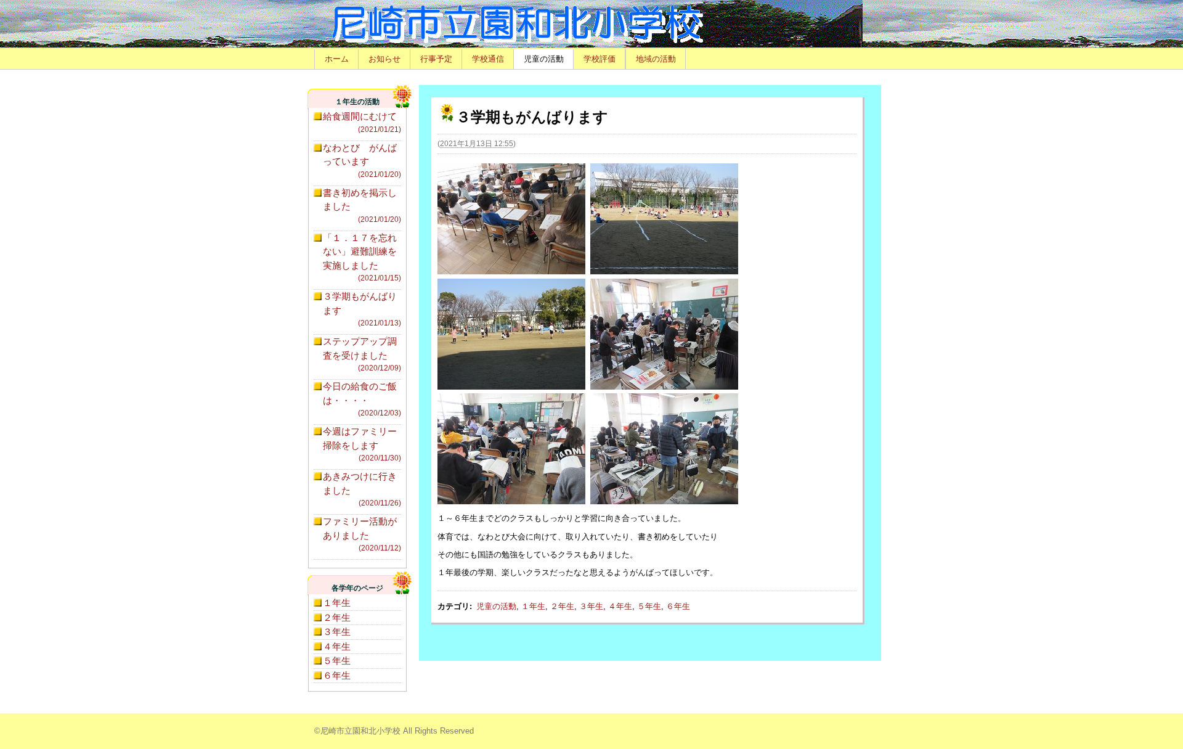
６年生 (678, 606)
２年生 (562, 606)
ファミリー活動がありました (362, 534)
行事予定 (436, 58)
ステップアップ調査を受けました (362, 354)
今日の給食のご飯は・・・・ (362, 399)
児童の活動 (544, 58)
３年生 (591, 606)
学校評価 (599, 58)
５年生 (649, 606)
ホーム (337, 58)
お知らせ (384, 58)
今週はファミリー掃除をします (362, 444)
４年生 (620, 606)
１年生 (533, 606)
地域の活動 (656, 58)
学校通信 (488, 58)
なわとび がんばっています (362, 160)
